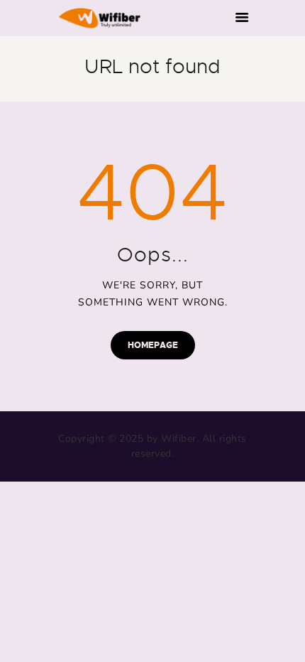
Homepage (153, 345)
